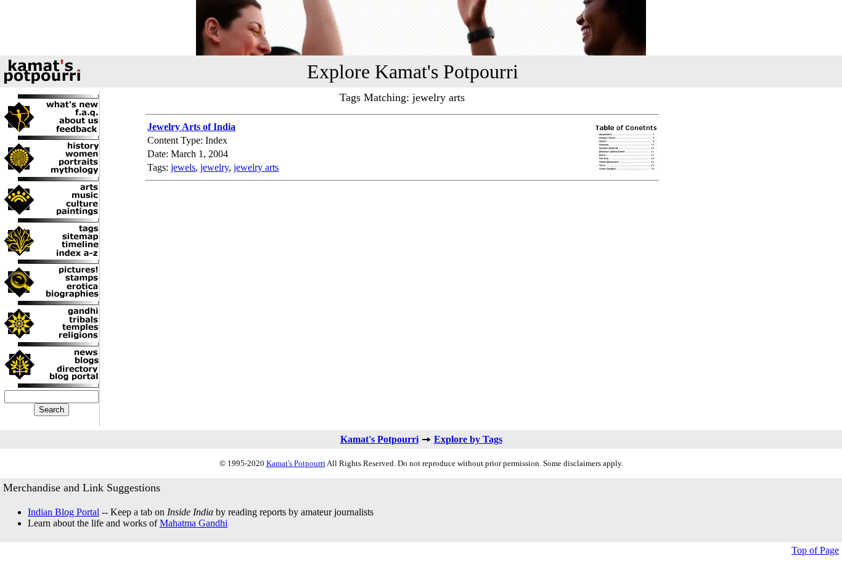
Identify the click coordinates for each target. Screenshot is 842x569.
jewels (183, 167)
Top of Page (815, 550)
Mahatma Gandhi (193, 523)
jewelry (214, 167)
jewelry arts (256, 167)
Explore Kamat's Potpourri (412, 71)
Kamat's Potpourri (379, 439)
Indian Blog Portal (63, 512)
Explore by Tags (468, 439)
